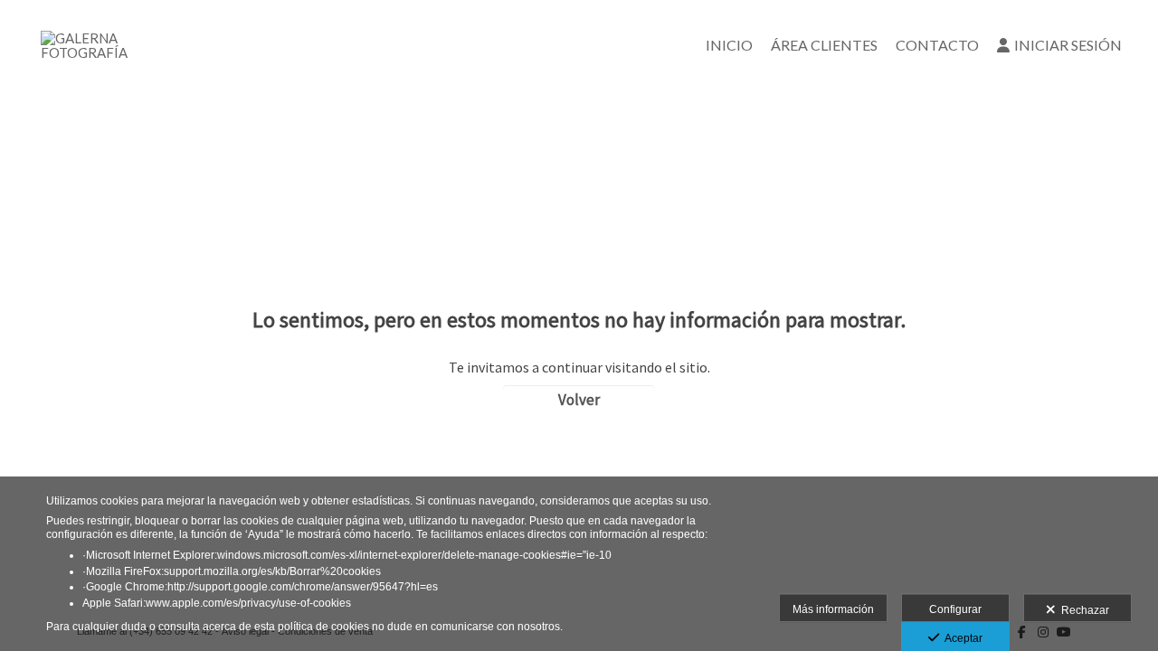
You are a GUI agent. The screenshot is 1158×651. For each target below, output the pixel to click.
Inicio (729, 44)
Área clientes (824, 44)
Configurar (955, 609)
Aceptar (960, 638)
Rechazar (1082, 610)
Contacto (937, 44)
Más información (833, 609)
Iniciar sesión (1068, 44)
